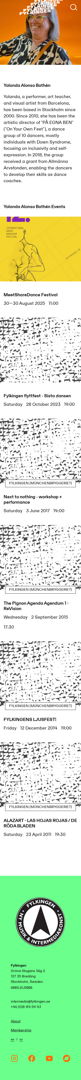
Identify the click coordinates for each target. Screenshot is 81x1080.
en (12, 1039)
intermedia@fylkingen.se (30, 1001)
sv (21, 1039)
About (15, 1021)
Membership (21, 1030)
